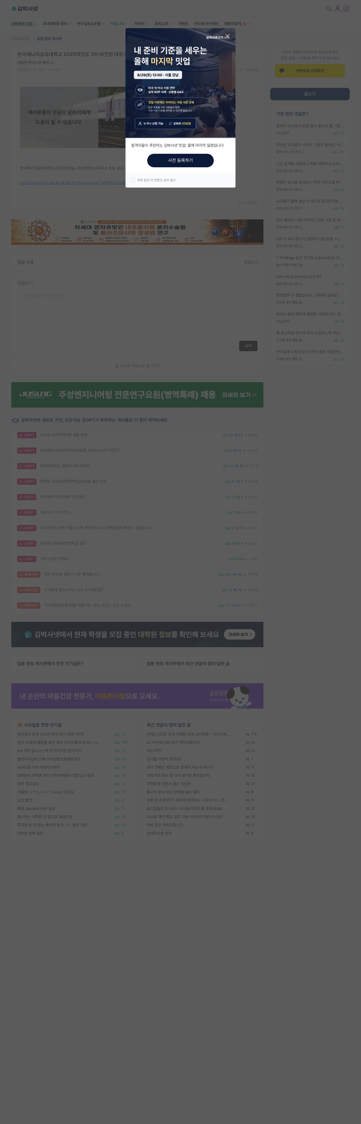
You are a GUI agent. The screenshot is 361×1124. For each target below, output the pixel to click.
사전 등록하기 (180, 160)
